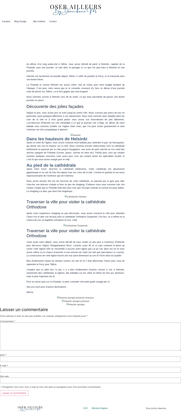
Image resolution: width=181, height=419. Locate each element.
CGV (85, 408)
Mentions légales (100, 408)
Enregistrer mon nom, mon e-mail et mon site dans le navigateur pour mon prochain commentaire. (51, 387)
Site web (4, 376)
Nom (3, 355)
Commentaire (7, 321)
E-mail (4, 366)
